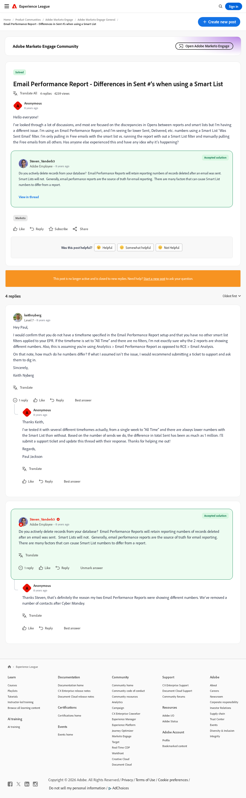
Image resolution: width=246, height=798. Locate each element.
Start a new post (154, 278)
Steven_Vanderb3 (42, 161)
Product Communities (28, 19)
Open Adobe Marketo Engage (207, 46)
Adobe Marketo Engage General (96, 19)
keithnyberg (32, 315)
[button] (219, 22)
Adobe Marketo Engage (59, 19)
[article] (122, 358)
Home (7, 19)
